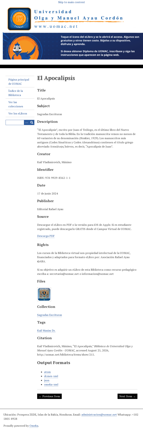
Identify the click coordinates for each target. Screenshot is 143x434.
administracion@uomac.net (99, 414)
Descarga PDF (46, 236)
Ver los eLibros (17, 113)
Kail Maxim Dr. (46, 330)
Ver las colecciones (15, 104)
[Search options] (26, 122)
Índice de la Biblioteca (15, 93)
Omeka (33, 426)
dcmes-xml (51, 376)
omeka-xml (51, 384)
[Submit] (31, 122)
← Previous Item (49, 396)
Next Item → (127, 396)
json (46, 380)
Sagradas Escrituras (49, 315)
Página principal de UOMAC (18, 82)
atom (47, 372)
